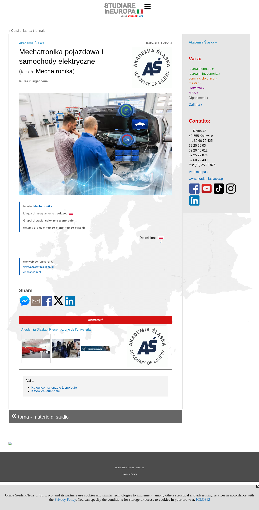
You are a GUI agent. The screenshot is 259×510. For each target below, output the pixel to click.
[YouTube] (206, 192)
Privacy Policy (65, 499)
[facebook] (194, 192)
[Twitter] (58, 303)
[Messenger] (25, 304)
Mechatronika (42, 206)
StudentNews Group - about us (129, 467)
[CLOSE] (203, 499)
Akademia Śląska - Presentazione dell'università (56, 329)
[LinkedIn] (70, 304)
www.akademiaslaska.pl (38, 266)
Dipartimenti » (199, 98)
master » (195, 83)
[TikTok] (218, 192)
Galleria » (196, 104)
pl (161, 241)
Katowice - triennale (45, 391)
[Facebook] (47, 304)
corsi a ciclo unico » (203, 78)
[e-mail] (36, 304)
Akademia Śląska (31, 43)
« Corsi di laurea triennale (27, 30)
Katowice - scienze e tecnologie (54, 387)
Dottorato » (197, 88)
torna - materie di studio (40, 415)
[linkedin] (194, 204)
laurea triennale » (201, 68)
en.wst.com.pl (32, 272)
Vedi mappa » (199, 172)
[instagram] (231, 192)
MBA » (193, 93)
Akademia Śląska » (203, 42)
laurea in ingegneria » (204, 73)
